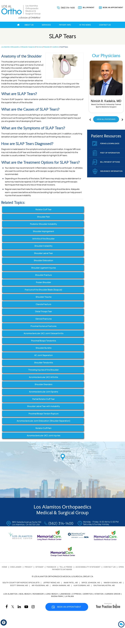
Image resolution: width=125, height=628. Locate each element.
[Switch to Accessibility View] (4, 622)
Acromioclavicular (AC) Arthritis (43, 377)
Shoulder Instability (43, 246)
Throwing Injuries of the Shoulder (43, 369)
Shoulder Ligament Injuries (43, 267)
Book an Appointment (113, 7)
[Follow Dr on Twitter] (12, 606)
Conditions (55, 47)
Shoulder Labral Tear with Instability (43, 406)
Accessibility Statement (88, 567)
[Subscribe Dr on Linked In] (19, 606)
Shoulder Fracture (43, 275)
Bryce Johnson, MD (91, 582)
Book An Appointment (69, 606)
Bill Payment (88, 7)
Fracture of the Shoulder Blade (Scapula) (43, 289)
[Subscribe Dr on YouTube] (26, 606)
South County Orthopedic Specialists (21, 582)
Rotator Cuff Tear (44, 209)
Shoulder (47, 47)
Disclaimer (16, 567)
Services (46, 25)
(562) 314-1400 (68, 7)
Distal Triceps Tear (43, 311)
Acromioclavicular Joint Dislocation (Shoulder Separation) (43, 420)
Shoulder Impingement (43, 231)
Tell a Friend (66, 567)
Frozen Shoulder (43, 282)
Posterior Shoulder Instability (43, 224)
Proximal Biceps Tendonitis (43, 340)
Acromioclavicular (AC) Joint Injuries (43, 435)
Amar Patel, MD (71, 582)
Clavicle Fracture (43, 304)
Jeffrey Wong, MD (51, 582)
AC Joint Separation (43, 355)
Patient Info (65, 25)
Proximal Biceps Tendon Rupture (43, 413)
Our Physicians (106, 55)
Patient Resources (106, 136)
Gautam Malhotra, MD (104, 585)
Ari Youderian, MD (40, 585)
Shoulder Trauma (43, 297)
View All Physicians (106, 119)
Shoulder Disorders (43, 384)
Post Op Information (110, 153)
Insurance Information (111, 171)
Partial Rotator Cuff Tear (43, 399)
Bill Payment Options (110, 162)
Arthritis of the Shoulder (43, 238)
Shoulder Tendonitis (43, 362)
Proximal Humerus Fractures (43, 326)
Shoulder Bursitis (43, 348)
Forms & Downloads (109, 143)
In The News (85, 25)
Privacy (28, 567)
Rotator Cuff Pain (44, 428)
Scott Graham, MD (19, 585)
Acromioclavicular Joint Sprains (43, 391)
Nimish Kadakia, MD (113, 582)
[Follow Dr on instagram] (33, 606)
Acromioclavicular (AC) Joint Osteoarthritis (43, 333)
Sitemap (40, 567)
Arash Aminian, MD (61, 585)
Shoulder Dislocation (43, 260)
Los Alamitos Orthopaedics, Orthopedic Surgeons (18, 47)
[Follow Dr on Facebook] (7, 606)
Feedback (51, 567)
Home (14, 25)
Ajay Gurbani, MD (82, 585)
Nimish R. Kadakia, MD (106, 101)
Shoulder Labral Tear (43, 253)
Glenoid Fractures (43, 318)
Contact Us (105, 25)
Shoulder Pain (43, 216)
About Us (29, 25)
